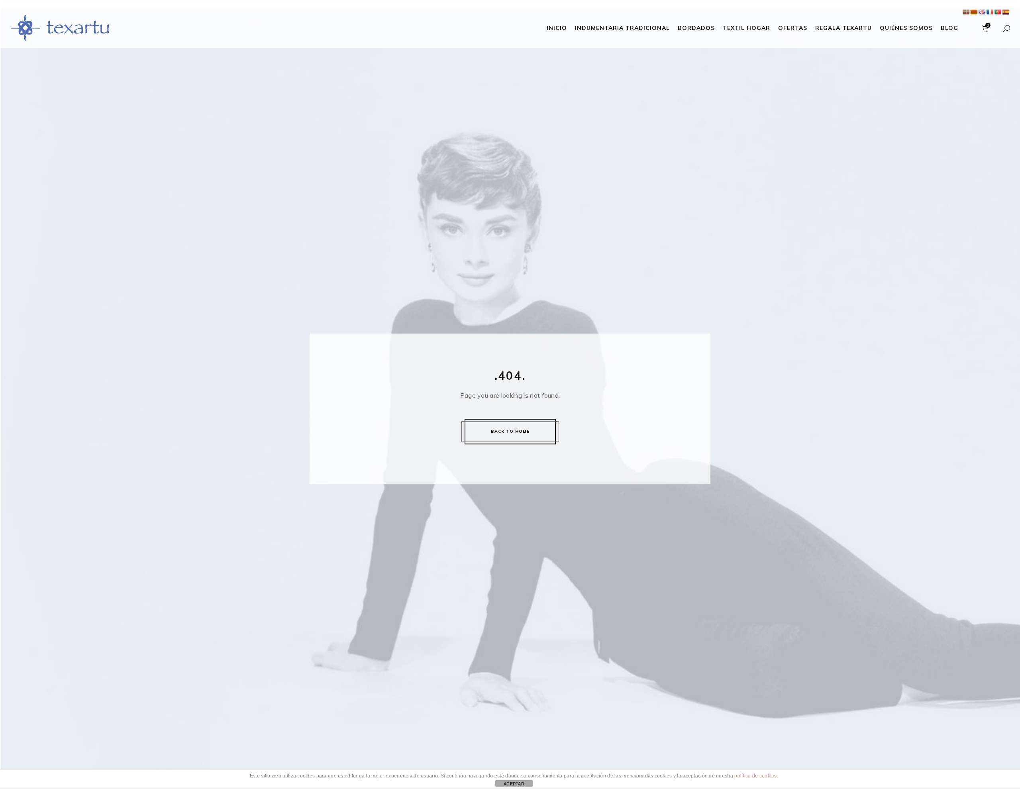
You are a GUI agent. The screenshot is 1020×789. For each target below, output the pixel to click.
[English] (981, 12)
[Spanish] (1005, 12)
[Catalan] (973, 12)
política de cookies (755, 776)
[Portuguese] (997, 12)
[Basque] (965, 12)
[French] (989, 12)
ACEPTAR (514, 783)
